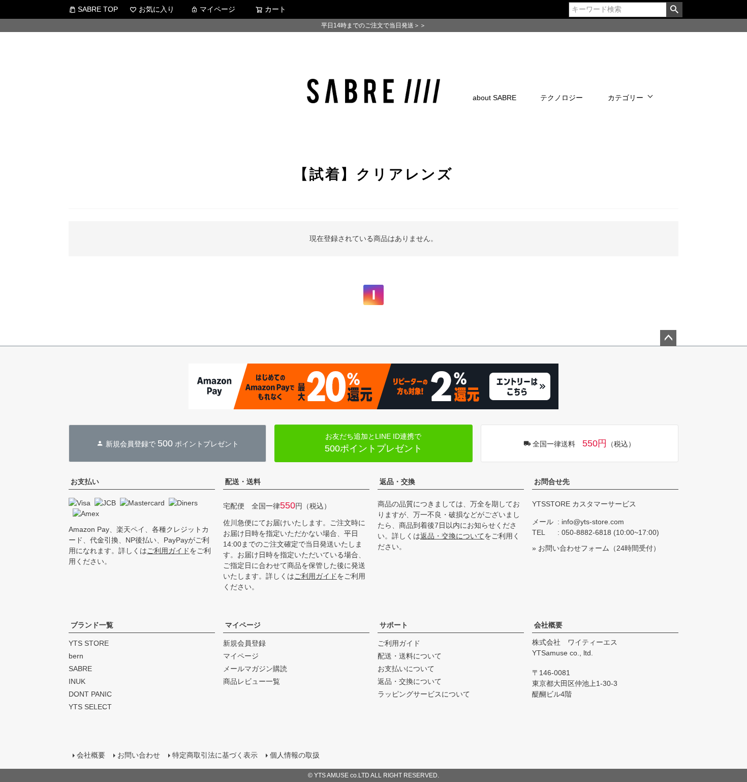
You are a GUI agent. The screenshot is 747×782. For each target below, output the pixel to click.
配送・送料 (243, 481)
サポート (394, 625)
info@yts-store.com (593, 522)
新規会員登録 (244, 643)
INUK (77, 681)
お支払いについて (406, 669)
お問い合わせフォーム (573, 548)
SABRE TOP (98, 9)
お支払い (85, 481)
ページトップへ (668, 338)
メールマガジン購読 (255, 669)
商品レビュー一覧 (251, 681)
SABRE (80, 669)
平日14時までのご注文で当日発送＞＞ (373, 25)
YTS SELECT (90, 707)
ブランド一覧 (92, 625)
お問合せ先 (552, 481)
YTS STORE (89, 643)
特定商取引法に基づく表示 (215, 755)
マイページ (217, 9)
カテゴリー (625, 98)
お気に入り (156, 9)
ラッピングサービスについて (424, 694)
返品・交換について (452, 536)
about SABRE (494, 98)
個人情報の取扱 (295, 755)
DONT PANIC (90, 694)
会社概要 (548, 625)
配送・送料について (410, 656)
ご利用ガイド (168, 551)
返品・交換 (397, 481)
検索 (674, 10)
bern (76, 656)
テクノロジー (561, 98)
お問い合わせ (138, 755)
